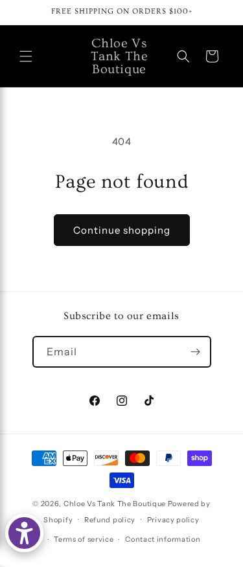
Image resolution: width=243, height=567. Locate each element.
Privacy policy (173, 519)
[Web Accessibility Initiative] (24, 533)
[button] (26, 56)
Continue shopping (121, 230)
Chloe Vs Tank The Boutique (115, 503)
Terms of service (83, 539)
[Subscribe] (195, 352)
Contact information (162, 539)
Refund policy (109, 519)
